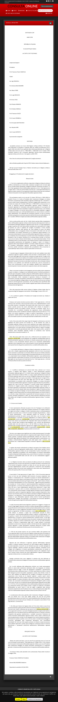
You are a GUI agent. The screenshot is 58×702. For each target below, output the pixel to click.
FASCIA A (20, 1)
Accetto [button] (18, 699)
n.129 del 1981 (25, 419)
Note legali (36, 689)
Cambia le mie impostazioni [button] (35, 699)
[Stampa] (50, 23)
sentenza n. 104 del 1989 (14, 338)
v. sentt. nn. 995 (41, 427)
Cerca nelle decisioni (47, 6)
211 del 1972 (14, 428)
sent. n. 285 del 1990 (40, 511)
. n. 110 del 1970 (15, 427)
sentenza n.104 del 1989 (43, 609)
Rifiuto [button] (24, 699)
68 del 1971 (20, 428)
